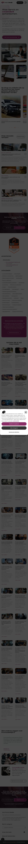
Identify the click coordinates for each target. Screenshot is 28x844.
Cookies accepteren (14, 423)
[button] (26, 412)
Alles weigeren (14, 428)
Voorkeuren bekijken (14, 432)
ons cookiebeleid (14, 421)
